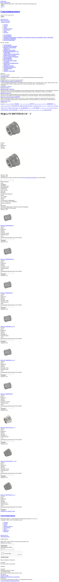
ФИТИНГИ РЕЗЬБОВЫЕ (9, 38)
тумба (37, 110)
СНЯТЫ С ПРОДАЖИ (9, 71)
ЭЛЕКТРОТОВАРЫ (8, 65)
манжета (40, 104)
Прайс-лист (6, 530)
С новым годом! (5, 76)
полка (40, 110)
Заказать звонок (4, 557)
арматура (37, 104)
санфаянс (50, 104)
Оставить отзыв (4, 575)
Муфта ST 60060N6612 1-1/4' (8, 326)
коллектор (44, 104)
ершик (3, 104)
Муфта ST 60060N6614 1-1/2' (8, 360)
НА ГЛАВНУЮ (7, 35)
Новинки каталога (8, 28)
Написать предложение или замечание (10, 576)
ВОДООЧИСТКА (7, 59)
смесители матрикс (25, 104)
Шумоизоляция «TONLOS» (7, 89)
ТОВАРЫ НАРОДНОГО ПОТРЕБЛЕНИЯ (9, 68)
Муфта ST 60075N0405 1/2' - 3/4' (8, 461)
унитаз (32, 104)
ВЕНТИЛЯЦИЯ (7, 58)
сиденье (12, 104)
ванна (41, 108)
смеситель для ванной (9, 110)
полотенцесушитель (52, 108)
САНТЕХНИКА (7, 36)
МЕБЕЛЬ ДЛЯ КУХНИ (9, 50)
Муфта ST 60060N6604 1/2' (7, 225)
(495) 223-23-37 (4, 19)
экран (29, 110)
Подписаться (4, 545)
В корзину (3, 184)
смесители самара (6, 108)
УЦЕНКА (5, 69)
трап (43, 106)
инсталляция (33, 110)
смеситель (48, 110)
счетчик (20, 104)
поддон (44, 108)
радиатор (26, 110)
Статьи (5, 27)
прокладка (15, 108)
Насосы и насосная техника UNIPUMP (10, 97)
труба (22, 110)
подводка (25, 108)
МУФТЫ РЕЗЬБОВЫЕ (9, 40)
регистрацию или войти (30, 177)
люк (46, 108)
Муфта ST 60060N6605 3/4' (7, 259)
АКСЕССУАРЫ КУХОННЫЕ (10, 56)
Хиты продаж (6, 29)
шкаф (43, 110)
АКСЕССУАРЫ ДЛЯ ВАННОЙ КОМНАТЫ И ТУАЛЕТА (11, 55)
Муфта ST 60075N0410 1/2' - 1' (8, 495)
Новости (5, 26)
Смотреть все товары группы (8, 511)
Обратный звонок (5, 20)
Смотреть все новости (6, 86)
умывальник (7, 104)
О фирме (5, 24)
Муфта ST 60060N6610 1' (7, 292)
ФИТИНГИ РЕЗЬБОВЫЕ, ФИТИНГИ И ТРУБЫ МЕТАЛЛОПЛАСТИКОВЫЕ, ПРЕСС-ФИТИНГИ (28, 37)
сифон (32, 108)
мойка (30, 108)
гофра (19, 108)
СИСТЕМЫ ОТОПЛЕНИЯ (10, 46)
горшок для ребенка (6, 106)
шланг (30, 106)
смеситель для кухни (19, 106)
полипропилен (37, 106)
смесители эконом (52, 106)
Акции (5, 31)
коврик (16, 104)
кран (19, 110)
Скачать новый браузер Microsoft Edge (10, 580)
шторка (37, 108)
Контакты (5, 32)
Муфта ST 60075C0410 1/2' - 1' (8, 427)
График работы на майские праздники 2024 (11, 81)
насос (45, 106)
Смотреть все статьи (6, 100)
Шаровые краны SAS (6, 93)
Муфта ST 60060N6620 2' (7, 394)
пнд (55, 104)
